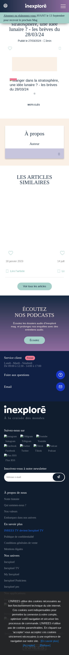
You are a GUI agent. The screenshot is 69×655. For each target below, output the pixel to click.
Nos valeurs (10, 511)
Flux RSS (10, 460)
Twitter (25, 450)
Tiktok (38, 450)
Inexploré (9, 561)
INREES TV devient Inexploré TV (24, 530)
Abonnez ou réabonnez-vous (20, 15)
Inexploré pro (11, 586)
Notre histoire (11, 499)
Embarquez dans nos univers (20, 517)
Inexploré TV (11, 568)
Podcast (52, 450)
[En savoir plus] (50, 640)
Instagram (10, 441)
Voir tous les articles (34, 286)
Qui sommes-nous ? (15, 505)
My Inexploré (11, 574)
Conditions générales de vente (21, 542)
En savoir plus (38, 170)
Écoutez (34, 340)
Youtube (42, 441)
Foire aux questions (16, 375)
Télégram (26, 441)
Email (8, 386)
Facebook (10, 450)
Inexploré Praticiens (15, 580)
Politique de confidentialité (19, 536)
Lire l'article (17, 271)
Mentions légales (13, 549)
